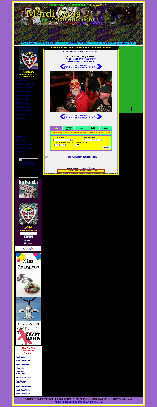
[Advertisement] (78, 32)
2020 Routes (21, 141)
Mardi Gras (20, 357)
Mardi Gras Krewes (24, 95)
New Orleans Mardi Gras (21, 382)
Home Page (21, 80)
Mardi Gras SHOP (126, 43)
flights (93, 128)
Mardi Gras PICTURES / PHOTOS (73, 43)
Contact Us (21, 155)
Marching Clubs (22, 99)
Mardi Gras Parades (24, 386)
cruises (105, 128)
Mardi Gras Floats (23, 364)
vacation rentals (68, 128)
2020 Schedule (22, 103)
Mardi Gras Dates (23, 144)
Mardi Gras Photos (24, 88)
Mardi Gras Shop (23, 107)
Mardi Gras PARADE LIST (103, 43)
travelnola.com (88, 168)
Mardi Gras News (23, 92)
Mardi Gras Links (23, 152)
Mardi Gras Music (23, 394)
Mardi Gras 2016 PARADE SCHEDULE (39, 43)
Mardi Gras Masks (23, 390)
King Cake (20, 137)
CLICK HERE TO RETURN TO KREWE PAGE (81, 52)
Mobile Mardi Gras (23, 377)
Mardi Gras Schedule (25, 84)
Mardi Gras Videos (24, 148)
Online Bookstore (23, 111)
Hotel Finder (21, 118)
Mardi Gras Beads (23, 361)
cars (81, 128)
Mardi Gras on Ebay (24, 115)
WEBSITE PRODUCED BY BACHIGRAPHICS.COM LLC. (79, 402)
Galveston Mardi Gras (20, 372)
